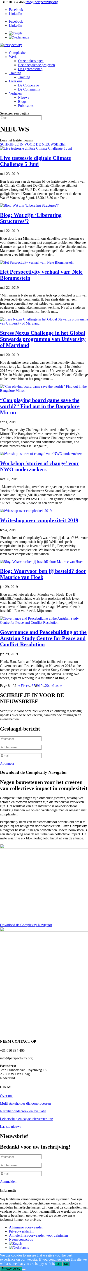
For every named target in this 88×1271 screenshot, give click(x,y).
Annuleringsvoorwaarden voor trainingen (38, 1235)
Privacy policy (11, 1268)
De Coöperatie (28, 85)
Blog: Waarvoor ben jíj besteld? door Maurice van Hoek (43, 574)
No (66, 1264)
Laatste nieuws (10, 1126)
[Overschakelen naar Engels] (15, 33)
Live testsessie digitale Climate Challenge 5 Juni (35, 161)
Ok (58, 1264)
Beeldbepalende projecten (36, 65)
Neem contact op (21, 1239)
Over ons (15, 81)
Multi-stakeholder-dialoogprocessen (25, 1103)
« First (22, 686)
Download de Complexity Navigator (26, 925)
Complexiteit (18, 53)
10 (40, 686)
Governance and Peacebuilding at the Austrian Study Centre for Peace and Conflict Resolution (43, 638)
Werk (13, 57)
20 (47, 686)
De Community (29, 89)
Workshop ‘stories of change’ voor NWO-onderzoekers (39, 466)
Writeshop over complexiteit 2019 (39, 520)
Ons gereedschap (30, 69)
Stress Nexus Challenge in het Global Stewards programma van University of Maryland (43, 339)
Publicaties (25, 106)
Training (15, 73)
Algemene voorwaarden (26, 1227)
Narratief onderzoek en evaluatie (23, 1111)
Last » (57, 686)
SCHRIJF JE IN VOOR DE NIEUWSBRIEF (33, 144)
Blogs (22, 101)
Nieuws (23, 97)
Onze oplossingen (31, 61)
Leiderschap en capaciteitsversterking (26, 1119)
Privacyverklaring (21, 1231)
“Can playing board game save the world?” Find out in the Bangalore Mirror (40, 406)
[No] (24, 1269)
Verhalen (15, 93)
